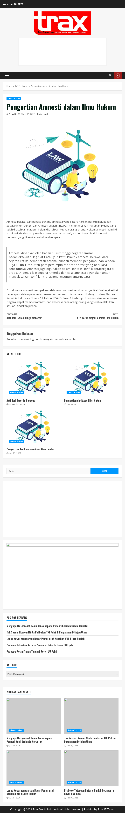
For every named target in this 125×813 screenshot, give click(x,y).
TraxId (12, 114)
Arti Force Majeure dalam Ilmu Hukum (97, 316)
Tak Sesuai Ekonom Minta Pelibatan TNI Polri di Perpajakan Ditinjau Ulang (47, 632)
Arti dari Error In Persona (34, 378)
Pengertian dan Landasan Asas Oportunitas (34, 427)
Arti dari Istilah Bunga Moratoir (24, 316)
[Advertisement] (62, 55)
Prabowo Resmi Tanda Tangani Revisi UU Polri (32, 651)
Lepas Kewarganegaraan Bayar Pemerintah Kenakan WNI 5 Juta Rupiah (45, 639)
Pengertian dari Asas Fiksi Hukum (91, 378)
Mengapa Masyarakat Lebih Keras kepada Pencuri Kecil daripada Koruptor (48, 626)
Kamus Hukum (13, 98)
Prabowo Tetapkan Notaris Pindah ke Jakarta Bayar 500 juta (40, 645)
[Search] (110, 75)
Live (118, 75)
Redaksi (88, 809)
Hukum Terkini (74, 730)
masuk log (27, 339)
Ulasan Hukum (16, 730)
